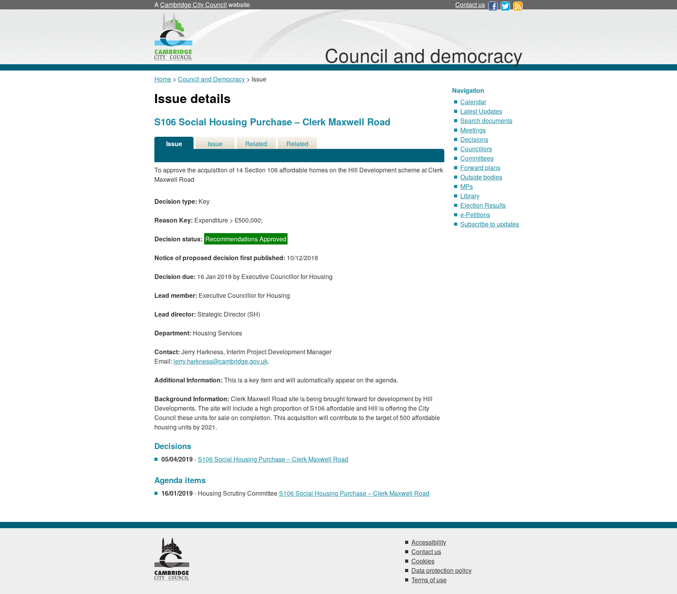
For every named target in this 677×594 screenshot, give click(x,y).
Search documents (486, 120)
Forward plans (480, 167)
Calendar (473, 101)
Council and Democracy (211, 78)
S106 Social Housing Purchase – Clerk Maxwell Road (273, 459)
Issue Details (174, 144)
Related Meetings (297, 144)
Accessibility (428, 542)
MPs (466, 186)
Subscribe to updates (489, 223)
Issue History (215, 144)
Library (470, 195)
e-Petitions (475, 214)
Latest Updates (481, 111)
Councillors (476, 148)
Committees (477, 158)
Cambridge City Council (193, 4)
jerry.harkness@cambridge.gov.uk (221, 361)
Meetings (473, 129)
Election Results (483, 205)
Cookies (422, 560)
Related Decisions (256, 144)
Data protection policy (441, 570)
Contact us (470, 4)
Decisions (474, 139)
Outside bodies (481, 176)
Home (162, 78)
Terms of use (429, 579)
